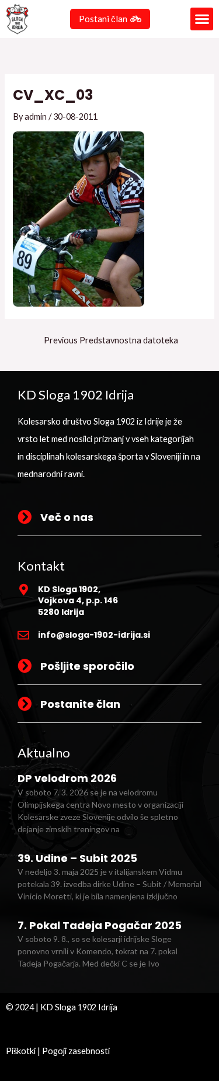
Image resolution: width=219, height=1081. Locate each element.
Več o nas (66, 517)
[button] (201, 19)
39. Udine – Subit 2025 (77, 858)
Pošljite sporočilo (87, 666)
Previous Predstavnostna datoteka (111, 340)
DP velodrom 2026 (67, 778)
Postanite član (80, 704)
